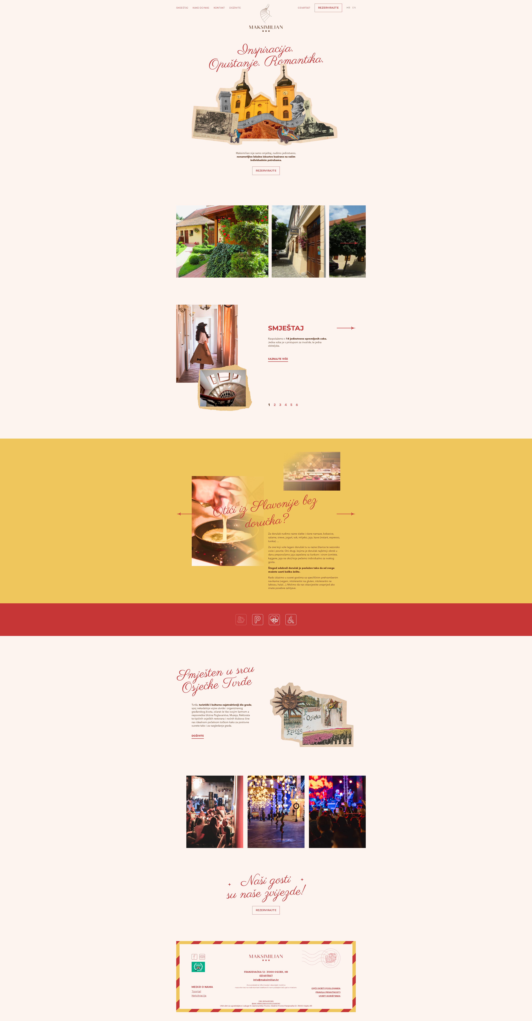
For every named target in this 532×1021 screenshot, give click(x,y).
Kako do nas (201, 8)
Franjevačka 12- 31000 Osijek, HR (266, 972)
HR (348, 7)
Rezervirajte (328, 7)
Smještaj (182, 8)
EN (354, 7)
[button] (189, 243)
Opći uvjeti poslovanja (325, 988)
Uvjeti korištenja (329, 996)
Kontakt (219, 8)
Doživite (235, 8)
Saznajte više (278, 359)
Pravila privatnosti (328, 992)
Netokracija (199, 995)
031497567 (304, 8)
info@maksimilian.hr (266, 980)
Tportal (196, 991)
